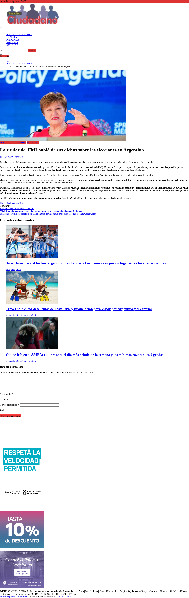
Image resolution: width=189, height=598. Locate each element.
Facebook (5, 208)
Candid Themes (64, 596)
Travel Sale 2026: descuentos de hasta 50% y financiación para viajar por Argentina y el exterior (79, 309)
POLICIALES (13, 40)
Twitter (13, 208)
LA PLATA (11, 37)
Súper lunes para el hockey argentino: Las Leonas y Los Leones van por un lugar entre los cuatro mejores (86, 263)
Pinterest (21, 208)
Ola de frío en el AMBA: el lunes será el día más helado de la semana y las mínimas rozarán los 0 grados (84, 355)
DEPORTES (12, 42)
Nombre (4, 399)
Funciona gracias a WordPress (14, 596)
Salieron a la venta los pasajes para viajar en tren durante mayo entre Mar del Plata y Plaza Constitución (48, 214)
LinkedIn (30, 208)
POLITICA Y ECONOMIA (19, 34)
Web (2, 410)
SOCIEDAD (12, 45)
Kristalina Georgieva (14, 203)
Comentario (6, 394)
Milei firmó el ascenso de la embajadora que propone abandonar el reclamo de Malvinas (41, 211)
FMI (2, 203)
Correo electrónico (9, 405)
